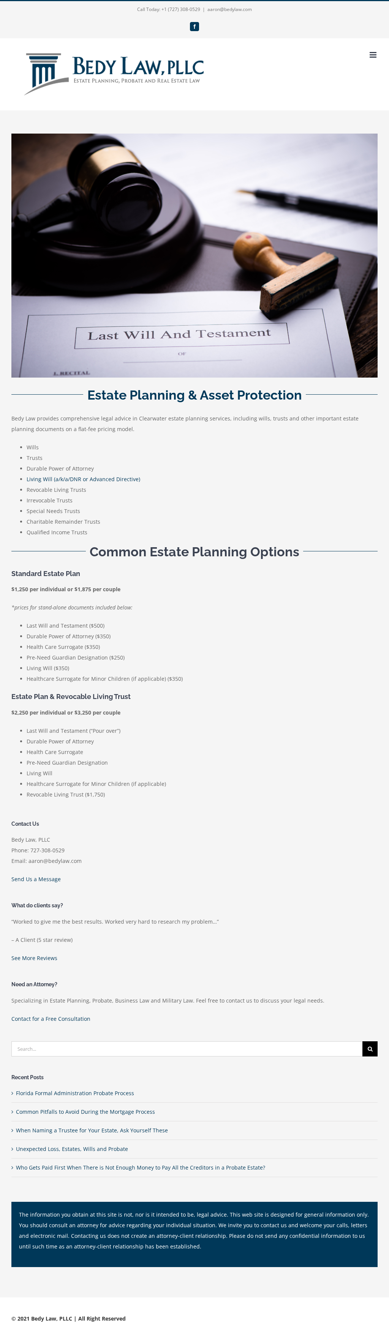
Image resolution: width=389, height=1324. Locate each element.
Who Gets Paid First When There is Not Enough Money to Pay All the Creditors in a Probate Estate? (140, 1167)
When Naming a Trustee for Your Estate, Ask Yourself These (92, 1130)
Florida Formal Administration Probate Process (75, 1093)
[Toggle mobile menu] (374, 55)
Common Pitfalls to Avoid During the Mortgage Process (85, 1111)
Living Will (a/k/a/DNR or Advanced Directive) (83, 479)
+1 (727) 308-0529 (180, 9)
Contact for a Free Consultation (50, 1018)
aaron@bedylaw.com (229, 9)
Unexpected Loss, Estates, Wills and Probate (72, 1148)
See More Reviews (34, 958)
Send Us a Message (36, 879)
